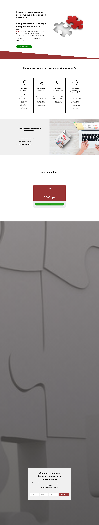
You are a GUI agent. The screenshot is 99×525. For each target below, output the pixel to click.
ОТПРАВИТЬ (63, 494)
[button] (24, 46)
